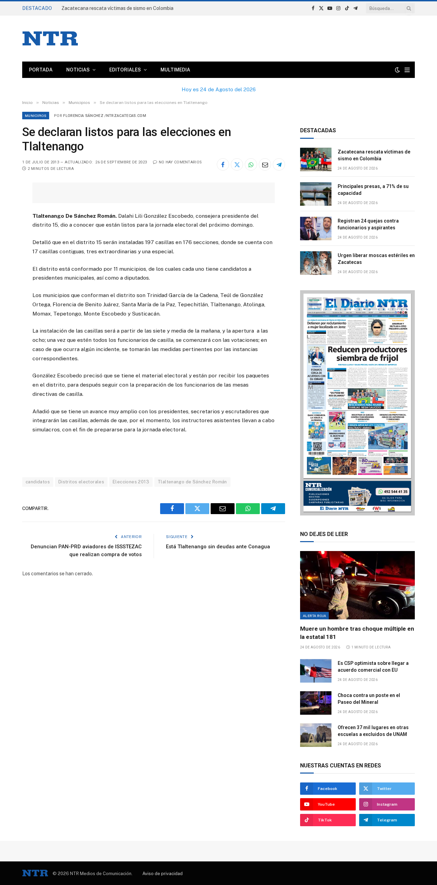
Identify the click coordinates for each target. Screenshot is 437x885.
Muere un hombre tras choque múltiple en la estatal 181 (357, 632)
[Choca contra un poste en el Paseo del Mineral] (316, 703)
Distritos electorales (81, 481)
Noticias (78, 69)
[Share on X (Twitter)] (237, 164)
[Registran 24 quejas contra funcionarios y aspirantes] (316, 228)
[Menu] (407, 70)
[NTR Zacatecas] (50, 38)
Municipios (35, 115)
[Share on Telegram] (279, 164)
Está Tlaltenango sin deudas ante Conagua (218, 547)
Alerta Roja (314, 616)
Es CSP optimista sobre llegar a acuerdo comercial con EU (373, 666)
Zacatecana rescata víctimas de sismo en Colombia (374, 155)
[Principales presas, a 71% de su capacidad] (316, 194)
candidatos (38, 481)
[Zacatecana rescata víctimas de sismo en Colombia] (316, 159)
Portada (41, 69)
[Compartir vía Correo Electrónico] (265, 164)
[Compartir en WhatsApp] (251, 164)
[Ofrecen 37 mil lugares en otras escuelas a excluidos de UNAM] (316, 735)
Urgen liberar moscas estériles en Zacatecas (376, 259)
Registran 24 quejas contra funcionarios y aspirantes (368, 224)
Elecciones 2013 (131, 481)
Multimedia (175, 69)
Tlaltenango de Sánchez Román (192, 481)
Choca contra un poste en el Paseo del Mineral (369, 699)
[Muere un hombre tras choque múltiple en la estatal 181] (357, 585)
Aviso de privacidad (162, 873)
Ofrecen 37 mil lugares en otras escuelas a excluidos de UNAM (373, 731)
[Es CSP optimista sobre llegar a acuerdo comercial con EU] (316, 671)
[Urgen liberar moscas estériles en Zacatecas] (316, 263)
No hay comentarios (180, 162)
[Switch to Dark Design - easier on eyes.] (397, 69)
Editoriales (125, 69)
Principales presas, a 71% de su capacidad (108, 8)
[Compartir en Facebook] (223, 164)
